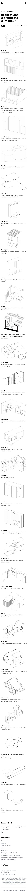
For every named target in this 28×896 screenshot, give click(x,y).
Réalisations (4, 850)
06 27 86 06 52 (5, 872)
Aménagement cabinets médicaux (10, 855)
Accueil (3, 11)
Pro (22, 25)
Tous (3, 25)
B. (2, 3)
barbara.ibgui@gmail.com (8, 874)
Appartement (10, 25)
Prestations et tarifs (6, 845)
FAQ (2, 848)
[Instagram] (2, 832)
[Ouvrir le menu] (25, 3)
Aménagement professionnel (9, 853)
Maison (17, 25)
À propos (3, 843)
